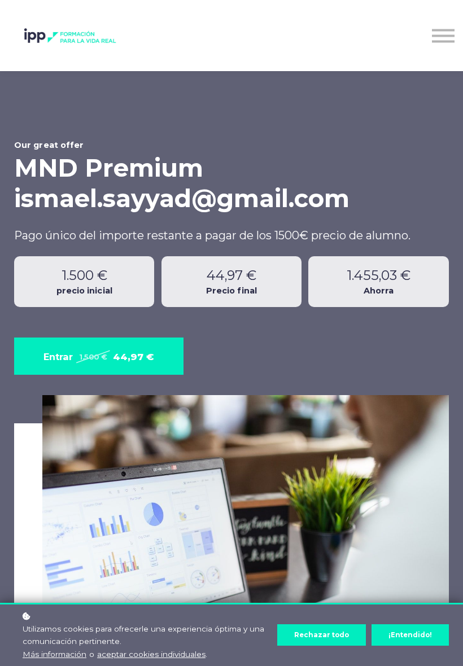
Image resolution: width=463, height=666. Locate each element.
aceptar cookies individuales (151, 654)
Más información (54, 654)
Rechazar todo (321, 635)
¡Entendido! (410, 635)
